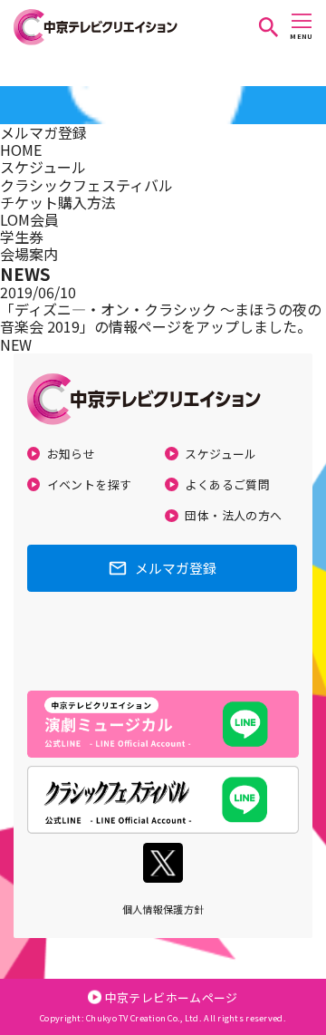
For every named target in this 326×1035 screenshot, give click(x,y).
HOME (21, 149)
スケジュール (43, 167)
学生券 (21, 236)
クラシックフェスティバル (86, 185)
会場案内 (29, 254)
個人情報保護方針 (163, 909)
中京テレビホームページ (171, 997)
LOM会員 (29, 219)
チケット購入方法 (58, 202)
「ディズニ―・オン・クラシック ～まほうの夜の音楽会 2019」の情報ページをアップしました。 (160, 317)
